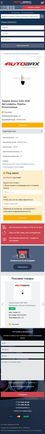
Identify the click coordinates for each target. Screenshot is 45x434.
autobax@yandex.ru (22, 408)
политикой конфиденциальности (16, 211)
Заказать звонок (34, 7)
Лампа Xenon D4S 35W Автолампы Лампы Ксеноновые (21, 53)
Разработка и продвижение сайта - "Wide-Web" (15, 428)
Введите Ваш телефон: (11, 183)
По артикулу (16, 13)
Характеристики (9, 131)
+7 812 (8, 6)
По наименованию (28, 13)
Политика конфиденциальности (11, 430)
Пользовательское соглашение (31, 430)
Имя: (5, 197)
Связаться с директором (22, 411)
